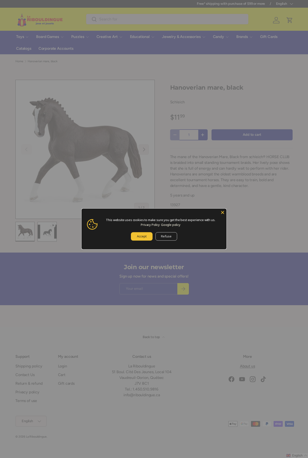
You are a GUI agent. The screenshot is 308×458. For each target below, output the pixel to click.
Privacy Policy (150, 225)
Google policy (170, 225)
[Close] (222, 212)
